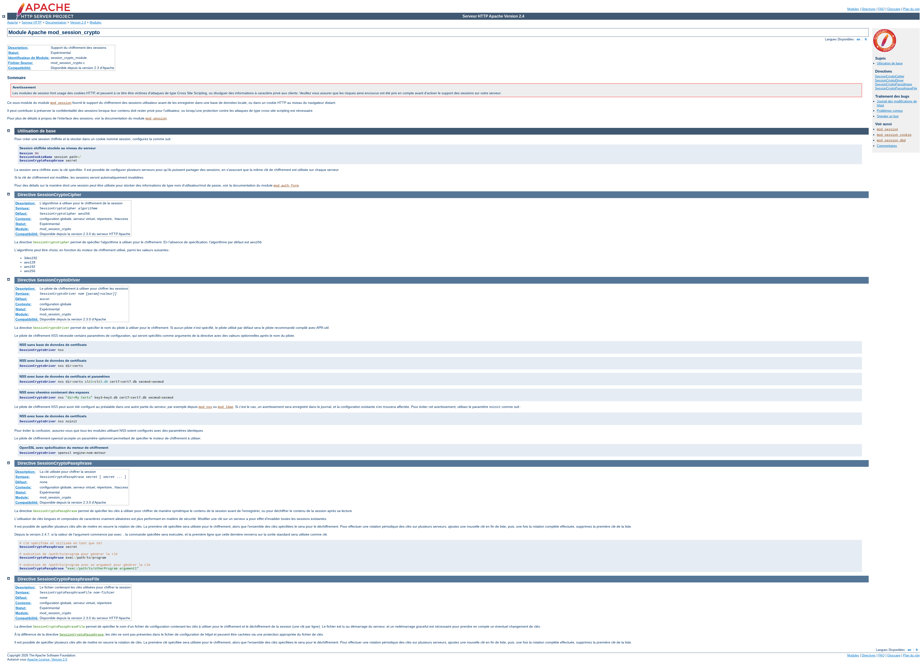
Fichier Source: (20, 63)
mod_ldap (225, 407)
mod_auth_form (286, 185)
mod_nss (205, 407)
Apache (12, 22)
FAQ (881, 9)
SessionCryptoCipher (889, 76)
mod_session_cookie (894, 135)
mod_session (60, 103)
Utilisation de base (890, 63)
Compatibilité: (19, 68)
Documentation (55, 22)
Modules (853, 9)
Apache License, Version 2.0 (47, 659)
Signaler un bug (887, 116)
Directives (869, 9)
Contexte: (23, 219)
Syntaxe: (22, 208)
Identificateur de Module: (29, 58)
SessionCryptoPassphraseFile (896, 88)
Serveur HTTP (32, 22)
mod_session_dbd (891, 140)
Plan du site (911, 9)
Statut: (13, 53)
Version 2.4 (78, 22)
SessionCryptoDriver (889, 80)
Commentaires (887, 146)
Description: (18, 48)
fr (866, 39)
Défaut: (21, 213)
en (858, 39)
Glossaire (893, 9)
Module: (22, 229)
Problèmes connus (890, 110)
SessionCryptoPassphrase (893, 84)
